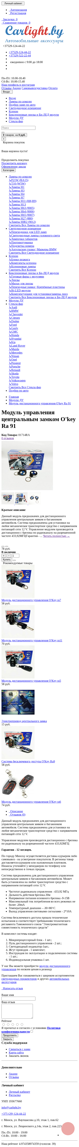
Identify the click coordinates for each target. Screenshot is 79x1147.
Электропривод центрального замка (24, 721)
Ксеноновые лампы (22, 266)
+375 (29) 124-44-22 (13, 1113)
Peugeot (15, 363)
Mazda (14, 349)
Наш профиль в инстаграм (18, 84)
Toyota (14, 377)
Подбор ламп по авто (22, 104)
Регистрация (17, 13)
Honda (14, 335)
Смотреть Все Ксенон (22, 269)
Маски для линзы (21, 283)
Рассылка (15, 1095)
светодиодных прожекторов (19, 978)
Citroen (14, 317)
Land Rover (17, 345)
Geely (13, 328)
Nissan (14, 356)
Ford (13, 324)
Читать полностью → (56, 535)
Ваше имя (7, 994)
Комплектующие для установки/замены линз (38, 294)
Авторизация (18, 9)
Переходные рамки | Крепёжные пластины (37, 287)
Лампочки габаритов (23, 239)
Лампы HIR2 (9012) (22, 221)
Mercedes (15, 352)
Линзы (14, 280)
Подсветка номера (21, 245)
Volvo (13, 384)
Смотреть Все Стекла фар (25, 387)
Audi (13, 307)
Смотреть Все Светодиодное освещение (34, 252)
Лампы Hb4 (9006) (21, 211)
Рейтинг (6, 1021)
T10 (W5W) (17, 183)
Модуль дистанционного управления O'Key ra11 (31, 640)
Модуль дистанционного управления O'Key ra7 (31, 600)
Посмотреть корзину (14, 163)
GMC (13, 331)
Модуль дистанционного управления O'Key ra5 (31, 680)
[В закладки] (2, 546)
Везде (12, 98)
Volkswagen (17, 380)
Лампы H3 (16, 190)
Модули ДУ (16, 118)
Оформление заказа (13, 166)
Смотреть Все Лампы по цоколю (29, 225)
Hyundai (15, 338)
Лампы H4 (16, 194)
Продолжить (10, 1035)
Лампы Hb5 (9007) (21, 214)
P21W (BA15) (18, 180)
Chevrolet (16, 314)
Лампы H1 (16, 187)
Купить (7, 559)
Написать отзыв (12, 988)
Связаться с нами (19, 1049)
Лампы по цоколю (20, 101)
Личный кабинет (19, 1091)
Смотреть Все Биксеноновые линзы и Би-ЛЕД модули (43, 297)
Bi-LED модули (20, 290)
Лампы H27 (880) (21, 218)
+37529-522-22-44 (20, 55)
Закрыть (7, 1039)
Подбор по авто (18, 390)
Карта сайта (16, 1052)
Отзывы (14, 1077)
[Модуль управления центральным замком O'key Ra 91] (27, 490)
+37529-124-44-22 (20, 52)
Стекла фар (16, 121)
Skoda (14, 373)
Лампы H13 (17, 204)
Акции (13, 1073)
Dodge (14, 321)
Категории (8, 170)
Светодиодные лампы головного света (34, 235)
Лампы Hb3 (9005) (21, 208)
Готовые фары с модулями (26, 276)
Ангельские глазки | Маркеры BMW (33, 249)
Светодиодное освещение (25, 108)
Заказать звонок (19, 1055)
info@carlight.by (11, 1107)
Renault (14, 370)
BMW (14, 310)
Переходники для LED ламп (28, 232)
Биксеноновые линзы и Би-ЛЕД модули (34, 114)
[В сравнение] (6, 546)
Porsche (14, 366)
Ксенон (13, 111)
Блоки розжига (19, 259)
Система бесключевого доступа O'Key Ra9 (28, 761)
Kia (12, 342)
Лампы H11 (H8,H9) (22, 201)
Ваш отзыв (8, 1002)
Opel (13, 359)
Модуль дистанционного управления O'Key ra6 (31, 801)
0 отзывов (7, 438)
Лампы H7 (16, 197)
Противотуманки (21, 242)
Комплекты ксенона (22, 263)
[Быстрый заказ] (14, 560)
